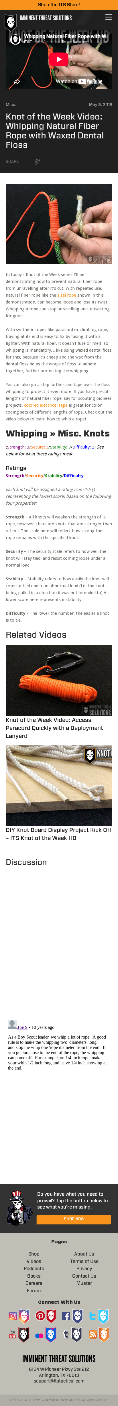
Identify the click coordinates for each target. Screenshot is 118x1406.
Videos (34, 1261)
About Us (84, 1254)
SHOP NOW (74, 1219)
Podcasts (34, 1268)
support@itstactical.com (59, 1381)
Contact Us (84, 1276)
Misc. (11, 105)
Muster (84, 1283)
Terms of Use (84, 1261)
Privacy (84, 1268)
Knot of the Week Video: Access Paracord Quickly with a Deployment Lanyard (54, 728)
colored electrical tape (46, 405)
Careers (33, 1283)
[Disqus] (59, 940)
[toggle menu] (108, 17)
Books (34, 1276)
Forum (34, 1290)
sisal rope (66, 295)
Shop (34, 1254)
